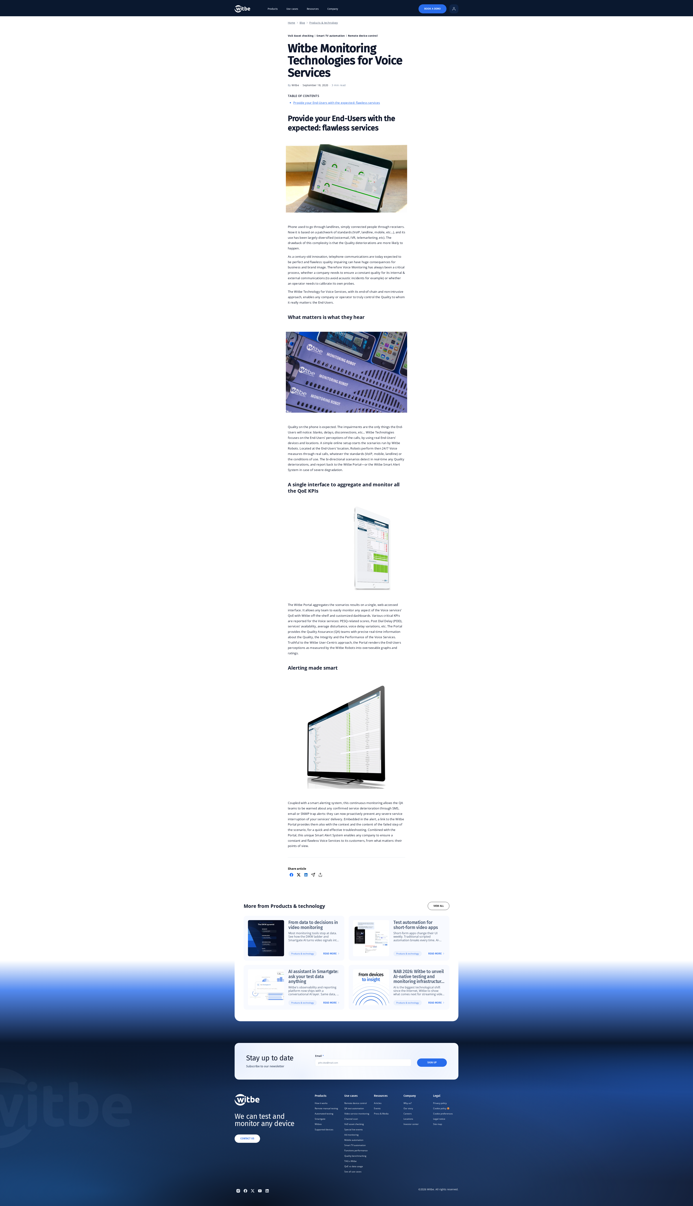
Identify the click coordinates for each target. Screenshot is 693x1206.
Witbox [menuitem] (318, 1124)
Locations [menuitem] (408, 1118)
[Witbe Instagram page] (238, 1191)
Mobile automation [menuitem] (353, 1140)
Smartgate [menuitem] (320, 1118)
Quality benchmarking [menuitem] (355, 1155)
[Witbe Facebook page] (245, 1191)
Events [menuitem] (377, 1108)
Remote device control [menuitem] (355, 1103)
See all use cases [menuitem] (352, 1171)
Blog (302, 22)
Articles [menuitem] (378, 1103)
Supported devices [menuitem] (324, 1129)
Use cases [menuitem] (292, 8)
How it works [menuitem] (321, 1103)
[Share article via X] (299, 875)
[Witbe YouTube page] (260, 1191)
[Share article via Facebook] (291, 875)
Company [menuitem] (332, 8)
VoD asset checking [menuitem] (354, 1124)
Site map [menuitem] (437, 1124)
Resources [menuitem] (313, 8)
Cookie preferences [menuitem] (443, 1113)
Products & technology (323, 22)
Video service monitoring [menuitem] (356, 1113)
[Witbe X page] (253, 1191)
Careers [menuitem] (408, 1113)
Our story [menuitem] (408, 1108)
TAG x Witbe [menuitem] (350, 1161)
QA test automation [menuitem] (354, 1108)
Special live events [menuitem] (353, 1129)
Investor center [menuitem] (411, 1124)
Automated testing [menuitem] (324, 1113)
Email (319, 1056)
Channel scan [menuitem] (351, 1118)
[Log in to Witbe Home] (453, 8)
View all (438, 905)
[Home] (242, 9)
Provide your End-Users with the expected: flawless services (336, 103)
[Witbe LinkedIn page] (267, 1191)
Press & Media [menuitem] (381, 1113)
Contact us (247, 1138)
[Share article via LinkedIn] (306, 875)
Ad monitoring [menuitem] (351, 1134)
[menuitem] (327, 1134)
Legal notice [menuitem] (439, 1118)
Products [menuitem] (273, 8)
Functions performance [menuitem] (356, 1150)
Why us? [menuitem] (408, 1103)
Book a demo (432, 8)
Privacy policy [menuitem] (440, 1103)
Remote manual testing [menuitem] (326, 1108)
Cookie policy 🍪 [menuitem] (441, 1108)
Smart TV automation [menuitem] (355, 1145)
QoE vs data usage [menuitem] (353, 1166)
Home (291, 22)
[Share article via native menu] (320, 875)
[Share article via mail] (313, 875)
